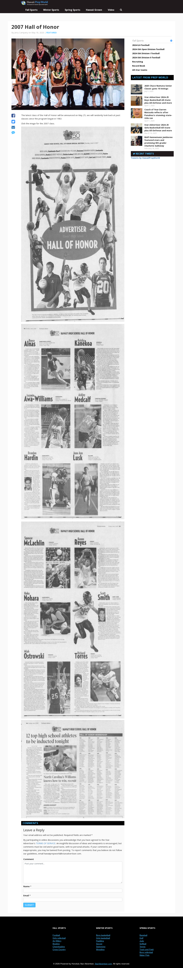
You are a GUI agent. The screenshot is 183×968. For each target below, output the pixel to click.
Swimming (100, 946)
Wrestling (100, 949)
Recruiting (137, 61)
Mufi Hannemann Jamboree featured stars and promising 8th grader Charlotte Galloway (158, 141)
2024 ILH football (140, 45)
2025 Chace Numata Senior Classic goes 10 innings (158, 87)
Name (26, 886)
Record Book (138, 65)
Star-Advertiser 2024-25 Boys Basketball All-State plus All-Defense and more (158, 100)
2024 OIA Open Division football (148, 49)
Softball (143, 944)
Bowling (56, 944)
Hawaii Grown (94, 9)
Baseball (143, 935)
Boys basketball (103, 935)
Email (26, 895)
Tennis (142, 946)
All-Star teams (139, 70)
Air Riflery (57, 941)
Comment (28, 859)
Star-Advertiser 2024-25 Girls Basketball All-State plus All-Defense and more (158, 127)
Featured (51, 32)
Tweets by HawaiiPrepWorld (145, 158)
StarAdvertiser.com (103, 964)
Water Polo (144, 955)
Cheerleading (59, 946)
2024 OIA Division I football (146, 53)
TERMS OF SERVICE (45, 843)
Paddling (100, 941)
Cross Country (59, 949)
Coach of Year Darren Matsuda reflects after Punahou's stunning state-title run (158, 113)
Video (111, 9)
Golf (141, 938)
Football (56, 935)
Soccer (99, 944)
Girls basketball (103, 938)
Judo (142, 941)
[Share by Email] (13, 127)
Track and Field (147, 949)
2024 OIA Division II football (146, 57)
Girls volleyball (59, 938)
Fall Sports (138, 40)
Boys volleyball (146, 952)
